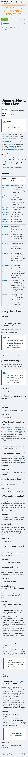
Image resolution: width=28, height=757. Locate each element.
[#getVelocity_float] (18, 567)
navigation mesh (18, 141)
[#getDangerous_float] (21, 361)
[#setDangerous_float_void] (13, 325)
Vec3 (23, 610)
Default (17, 181)
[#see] (8, 154)
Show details (22, 181)
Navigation (6, 167)
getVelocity (5, 253)
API (4, 27)
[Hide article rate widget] (17, 754)
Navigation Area (15, 157)
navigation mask (17, 431)
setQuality (5, 226)
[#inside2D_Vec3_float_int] (20, 613)
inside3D (4, 294)
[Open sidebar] (4, 19)
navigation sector (6, 141)
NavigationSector (12, 664)
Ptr (2, 396)
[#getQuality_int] (16, 524)
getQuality (5, 234)
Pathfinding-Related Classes (13, 27)
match (9, 431)
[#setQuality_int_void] (3, 498)
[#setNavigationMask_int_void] (9, 424)
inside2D (4, 280)
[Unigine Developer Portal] (7, 2)
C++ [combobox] (22, 19)
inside (4, 272)
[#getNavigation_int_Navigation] (11, 398)
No (13, 754)
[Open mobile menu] (25, 2)
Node (12, 114)
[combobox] (17, 2)
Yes (9, 754)
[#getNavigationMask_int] (24, 453)
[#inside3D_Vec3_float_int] (20, 683)
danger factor (13, 149)
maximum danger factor (13, 342)
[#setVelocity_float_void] (4, 548)
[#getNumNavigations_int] (24, 479)
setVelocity (5, 243)
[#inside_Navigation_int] (3, 590)
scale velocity (12, 146)
